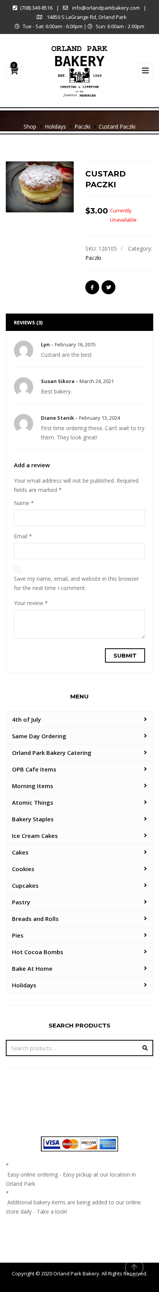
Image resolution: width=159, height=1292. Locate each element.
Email (23, 536)
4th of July (26, 719)
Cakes (20, 852)
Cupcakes (25, 885)
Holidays (24, 985)
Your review (31, 603)
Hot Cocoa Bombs (37, 952)
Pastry (21, 902)
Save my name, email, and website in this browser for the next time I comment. (76, 583)
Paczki (93, 257)
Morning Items (32, 786)
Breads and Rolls (35, 918)
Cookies (23, 869)
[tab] (79, 322)
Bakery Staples (33, 819)
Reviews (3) (28, 322)
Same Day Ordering (39, 736)
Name (24, 503)
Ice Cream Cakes (35, 835)
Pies (18, 935)
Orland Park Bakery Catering (51, 752)
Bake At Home (32, 968)
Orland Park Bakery (76, 1273)
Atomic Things (32, 802)
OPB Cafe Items (34, 769)
